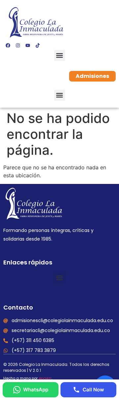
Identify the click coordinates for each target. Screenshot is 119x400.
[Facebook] (8, 45)
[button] (59, 55)
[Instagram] (17, 45)
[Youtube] (27, 45)
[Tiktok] (37, 45)
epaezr (45, 378)
